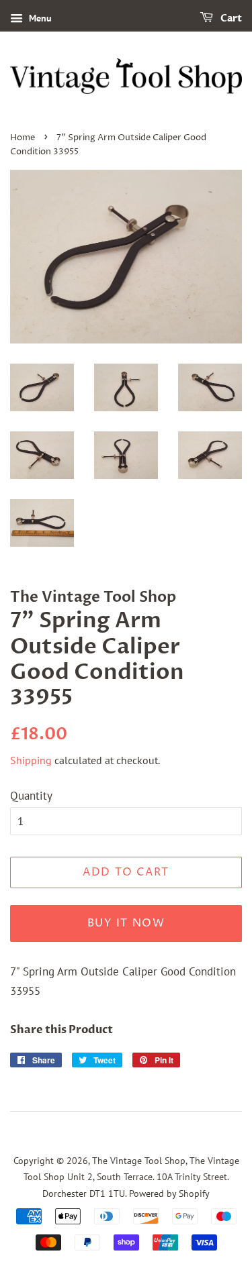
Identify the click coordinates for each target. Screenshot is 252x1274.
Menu (39, 18)
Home (22, 138)
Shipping (31, 760)
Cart (230, 18)
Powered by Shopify (169, 1193)
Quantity (31, 795)
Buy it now (126, 923)
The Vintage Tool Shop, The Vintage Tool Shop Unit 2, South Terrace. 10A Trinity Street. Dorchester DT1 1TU (131, 1177)
